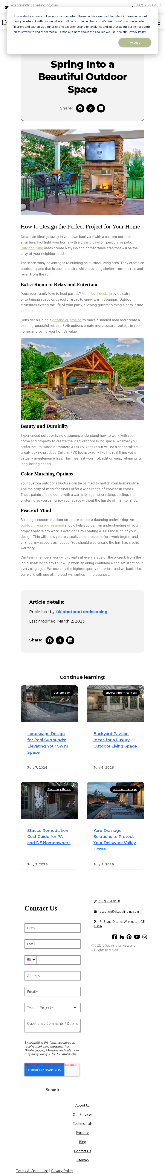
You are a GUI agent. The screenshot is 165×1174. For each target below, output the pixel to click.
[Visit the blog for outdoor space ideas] (90, 108)
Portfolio (82, 1132)
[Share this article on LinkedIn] (101, 108)
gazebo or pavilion (67, 320)
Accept (135, 42)
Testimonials (82, 1123)
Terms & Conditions (32, 1170)
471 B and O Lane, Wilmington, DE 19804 (119, 923)
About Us (82, 1105)
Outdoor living (32, 248)
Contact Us (82, 1151)
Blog (82, 1142)
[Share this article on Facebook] (80, 108)
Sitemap (82, 1160)
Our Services (82, 1114)
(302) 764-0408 (109, 901)
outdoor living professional (42, 525)
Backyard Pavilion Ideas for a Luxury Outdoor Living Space (115, 740)
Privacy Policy (62, 1170)
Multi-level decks (95, 294)
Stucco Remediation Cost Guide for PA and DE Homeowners (48, 836)
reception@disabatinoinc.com (118, 911)
